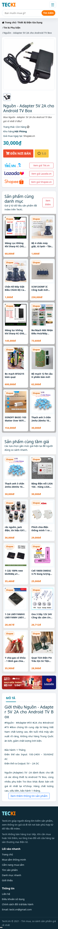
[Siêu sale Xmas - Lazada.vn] (29, 682)
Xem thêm (48, 202)
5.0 (43, 153)
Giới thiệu (7, 880)
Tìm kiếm (48, 12)
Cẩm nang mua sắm (13, 864)
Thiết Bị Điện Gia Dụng (30, 22)
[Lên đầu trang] (1, 927)
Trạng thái (8, 126)
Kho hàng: (9, 131)
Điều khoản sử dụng (13, 899)
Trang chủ (10, 22)
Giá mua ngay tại (12, 135)
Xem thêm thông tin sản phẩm (29, 796)
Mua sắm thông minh (14, 859)
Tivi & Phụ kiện (12, 27)
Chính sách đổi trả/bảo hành (17, 904)
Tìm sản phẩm (10, 870)
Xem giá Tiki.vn (41, 165)
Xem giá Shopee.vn (41, 181)
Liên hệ (6, 893)
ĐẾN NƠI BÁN (20, 153)
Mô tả (10, 698)
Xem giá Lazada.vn (41, 173)
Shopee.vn (29, 135)
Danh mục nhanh (11, 875)
